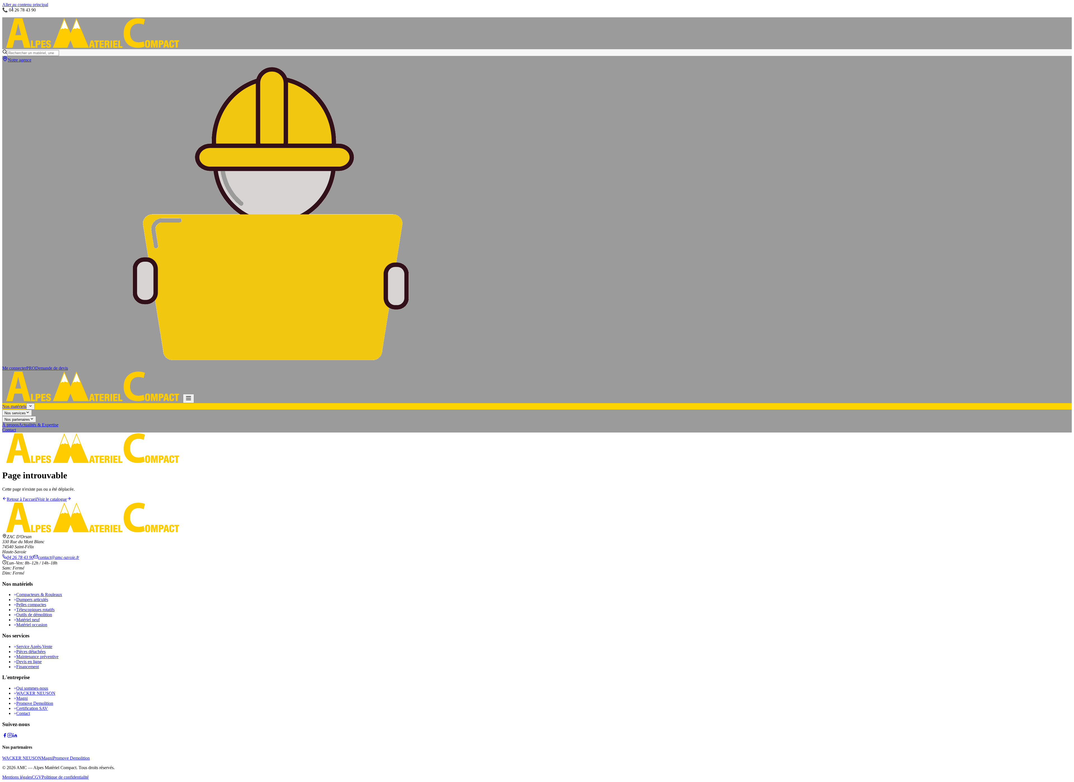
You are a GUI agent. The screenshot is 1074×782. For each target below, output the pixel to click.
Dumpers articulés (32, 599)
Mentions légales (17, 777)
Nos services (15, 413)
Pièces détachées (31, 651)
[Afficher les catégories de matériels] (30, 406)
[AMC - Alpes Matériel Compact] (92, 46)
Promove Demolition (34, 703)
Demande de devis (51, 368)
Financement (27, 666)
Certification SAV (32, 708)
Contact (9, 429)
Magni (22, 698)
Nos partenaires (17, 419)
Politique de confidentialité (65, 777)
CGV (37, 777)
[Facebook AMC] (4, 736)
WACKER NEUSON (35, 693)
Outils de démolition (34, 614)
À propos (10, 424)
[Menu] (188, 398)
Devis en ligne (29, 661)
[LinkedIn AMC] (14, 736)
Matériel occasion (31, 624)
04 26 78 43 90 (20, 557)
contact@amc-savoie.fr (58, 557)
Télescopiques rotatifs (35, 609)
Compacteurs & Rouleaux (39, 594)
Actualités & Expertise (38, 424)
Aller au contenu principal (25, 4)
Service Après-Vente (34, 646)
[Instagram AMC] (9, 736)
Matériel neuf (28, 619)
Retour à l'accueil (22, 499)
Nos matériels (14, 406)
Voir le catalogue (52, 499)
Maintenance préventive (37, 656)
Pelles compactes (31, 604)
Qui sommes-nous (32, 688)
